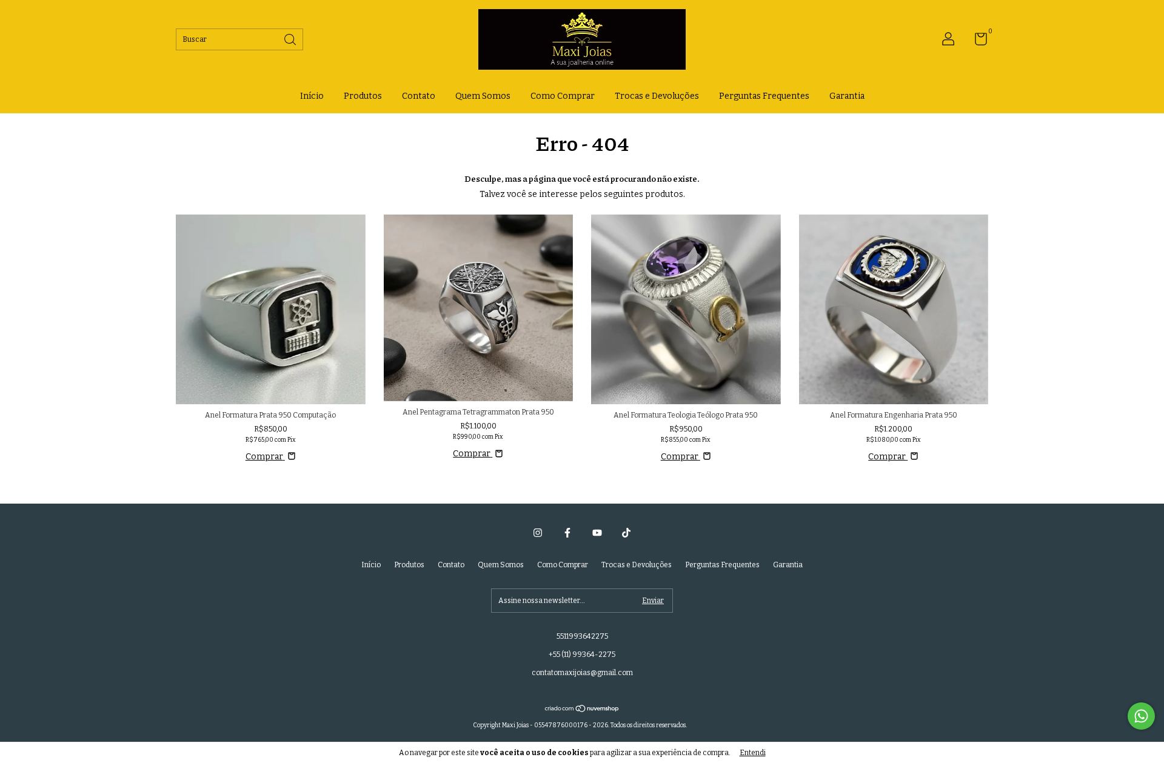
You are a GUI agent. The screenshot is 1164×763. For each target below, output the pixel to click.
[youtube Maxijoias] (597, 533)
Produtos (363, 96)
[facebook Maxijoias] (567, 533)
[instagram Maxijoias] (538, 533)
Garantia (847, 96)
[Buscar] (291, 38)
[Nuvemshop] (582, 709)
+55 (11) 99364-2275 (582, 654)
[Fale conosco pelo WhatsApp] (1141, 716)
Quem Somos (482, 96)
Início (312, 96)
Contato (418, 96)
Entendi (753, 752)
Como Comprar (562, 96)
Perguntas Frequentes (764, 96)
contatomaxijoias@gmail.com (582, 672)
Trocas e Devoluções (657, 96)
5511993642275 (582, 636)
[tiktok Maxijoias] (626, 533)
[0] (976, 42)
